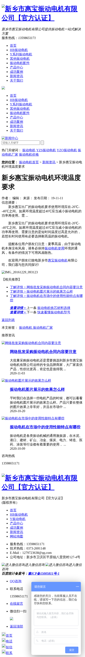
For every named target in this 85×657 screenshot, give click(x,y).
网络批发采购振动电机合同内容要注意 (46, 287)
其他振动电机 (20, 58)
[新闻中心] (10, 138)
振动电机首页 (29, 162)
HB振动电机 (19, 50)
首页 (13, 45)
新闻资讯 (16, 76)
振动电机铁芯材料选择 (53, 308)
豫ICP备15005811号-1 (43, 573)
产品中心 (16, 67)
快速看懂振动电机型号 (53, 312)
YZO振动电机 (67, 150)
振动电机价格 (29, 154)
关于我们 (16, 80)
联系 (9, 653)
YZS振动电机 (46, 150)
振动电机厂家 (43, 327)
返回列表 (8, 320)
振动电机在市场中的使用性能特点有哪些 (45, 427)
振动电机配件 (20, 63)
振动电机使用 (54, 248)
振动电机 (28, 150)
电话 (9, 641)
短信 (9, 647)
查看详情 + (18, 308)
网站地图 (16, 536)
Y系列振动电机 (21, 54)
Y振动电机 (18, 519)
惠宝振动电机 (58, 260)
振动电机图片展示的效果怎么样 (41, 291)
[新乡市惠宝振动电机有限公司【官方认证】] (42, 18)
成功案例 (16, 71)
